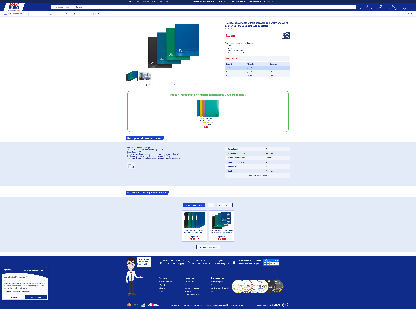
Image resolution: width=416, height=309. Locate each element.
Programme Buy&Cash (192, 294)
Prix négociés (189, 285)
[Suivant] (219, 46)
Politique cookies (217, 285)
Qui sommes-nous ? (165, 282)
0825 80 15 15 (138, 1)
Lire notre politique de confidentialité (16, 291)
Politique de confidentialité (220, 288)
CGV (212, 291)
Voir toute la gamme (208, 247)
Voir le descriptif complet (234, 53)
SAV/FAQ (162, 285)
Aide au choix (163, 288)
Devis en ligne (189, 282)
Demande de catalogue (192, 288)
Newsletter (188, 291)
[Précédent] (128, 46)
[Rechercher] (351, 7)
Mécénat (161, 291)
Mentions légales (217, 282)
